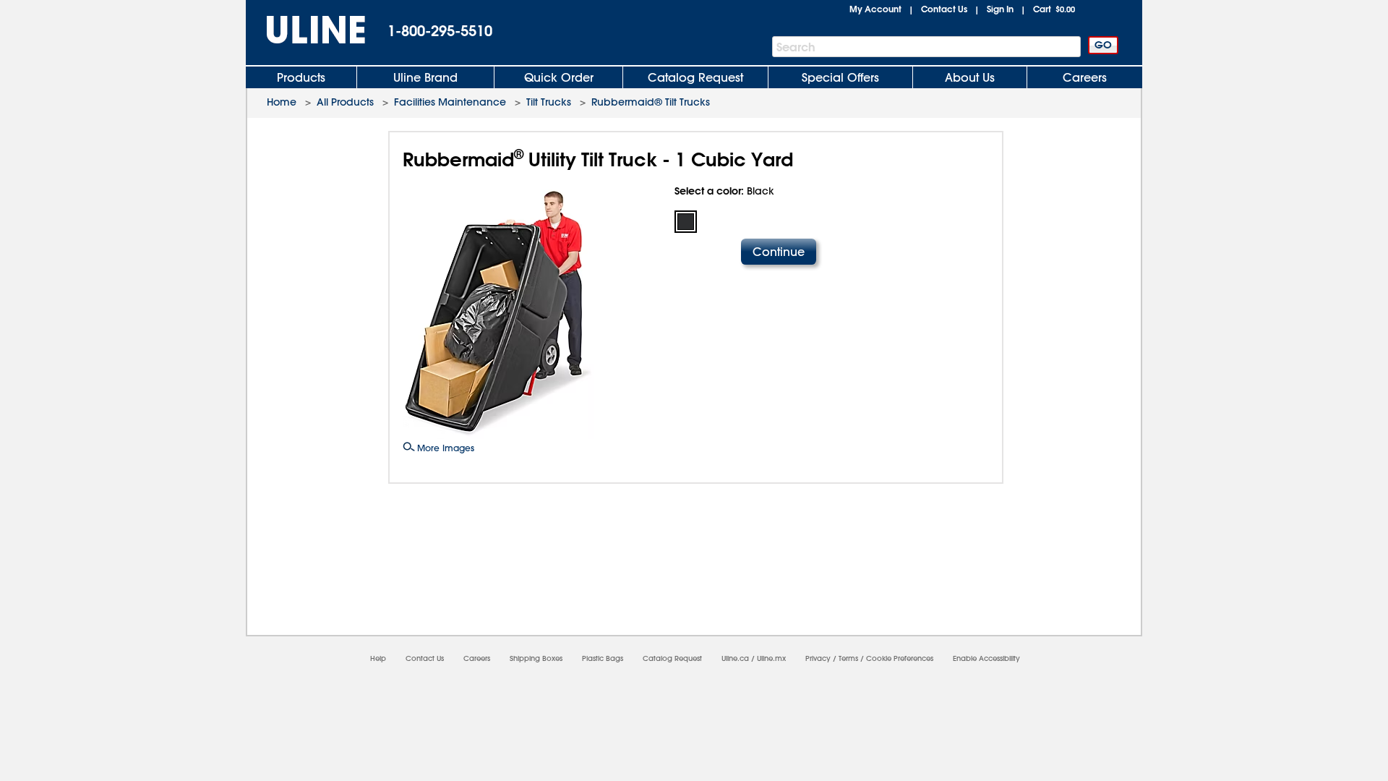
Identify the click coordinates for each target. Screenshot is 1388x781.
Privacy (818, 658)
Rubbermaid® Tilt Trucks (650, 101)
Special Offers (840, 77)
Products (301, 77)
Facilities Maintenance (450, 101)
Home (281, 101)
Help (378, 658)
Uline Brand (425, 77)
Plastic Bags (602, 658)
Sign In (1000, 8)
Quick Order (559, 77)
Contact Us (944, 8)
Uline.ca (735, 658)
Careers (1085, 77)
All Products (345, 101)
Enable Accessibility (986, 658)
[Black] (685, 221)
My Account (875, 8)
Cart (1054, 8)
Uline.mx (771, 658)
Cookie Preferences (899, 658)
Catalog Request (695, 77)
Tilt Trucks (548, 101)
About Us (970, 77)
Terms (848, 658)
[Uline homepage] (306, 30)
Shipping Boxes (536, 658)
